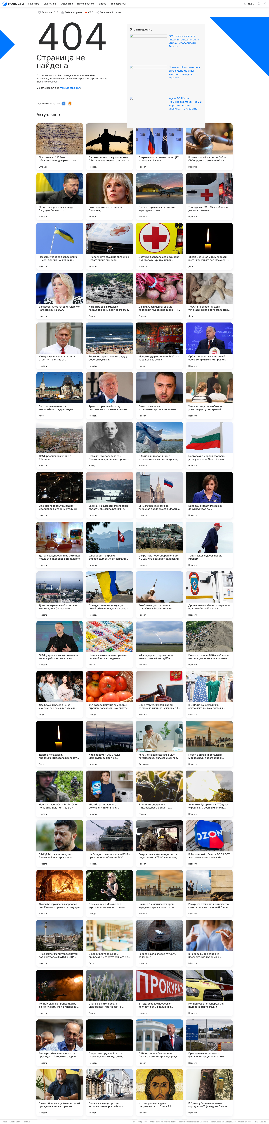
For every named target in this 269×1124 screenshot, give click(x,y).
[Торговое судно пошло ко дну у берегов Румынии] (109, 345)
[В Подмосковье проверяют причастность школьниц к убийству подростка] (159, 993)
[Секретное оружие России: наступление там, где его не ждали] (109, 1042)
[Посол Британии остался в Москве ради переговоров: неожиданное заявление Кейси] (209, 744)
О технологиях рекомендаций (163, 1122)
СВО (90, 12)
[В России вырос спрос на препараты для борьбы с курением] (209, 943)
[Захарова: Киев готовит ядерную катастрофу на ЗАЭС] (59, 296)
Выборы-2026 (50, 12)
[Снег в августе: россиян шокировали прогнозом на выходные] (109, 993)
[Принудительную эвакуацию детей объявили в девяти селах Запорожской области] (109, 594)
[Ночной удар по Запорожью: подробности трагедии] (209, 993)
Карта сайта (260, 1122)
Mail (5, 1122)
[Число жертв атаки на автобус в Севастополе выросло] (109, 246)
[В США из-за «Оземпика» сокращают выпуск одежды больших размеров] (209, 694)
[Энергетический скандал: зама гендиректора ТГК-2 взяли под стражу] (159, 843)
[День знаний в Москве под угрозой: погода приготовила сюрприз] (109, 893)
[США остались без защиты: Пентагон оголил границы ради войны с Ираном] (159, 1042)
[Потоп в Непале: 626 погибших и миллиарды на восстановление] (209, 644)
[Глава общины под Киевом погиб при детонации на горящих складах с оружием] (59, 1092)
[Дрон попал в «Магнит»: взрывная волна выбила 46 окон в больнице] (209, 594)
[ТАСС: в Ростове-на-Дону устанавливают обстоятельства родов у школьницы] (209, 296)
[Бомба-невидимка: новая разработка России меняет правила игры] (159, 594)
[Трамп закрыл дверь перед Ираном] (209, 545)
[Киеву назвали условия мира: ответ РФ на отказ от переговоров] (59, 345)
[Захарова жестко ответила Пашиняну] (109, 196)
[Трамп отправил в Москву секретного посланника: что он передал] (109, 395)
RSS (134, 1122)
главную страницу (70, 87)
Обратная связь (245, 1122)
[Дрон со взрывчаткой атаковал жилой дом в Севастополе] (59, 594)
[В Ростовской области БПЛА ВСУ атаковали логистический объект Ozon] (209, 843)
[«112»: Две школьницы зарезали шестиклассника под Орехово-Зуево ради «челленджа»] (209, 246)
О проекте (142, 1122)
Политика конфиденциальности (193, 1122)
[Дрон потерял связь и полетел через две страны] (159, 196)
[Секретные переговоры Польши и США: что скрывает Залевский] (159, 545)
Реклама (26, 1122)
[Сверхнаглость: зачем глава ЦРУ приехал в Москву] (159, 146)
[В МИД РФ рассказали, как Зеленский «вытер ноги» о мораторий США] (59, 843)
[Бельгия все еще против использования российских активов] (109, 1092)
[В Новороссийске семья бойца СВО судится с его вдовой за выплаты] (209, 146)
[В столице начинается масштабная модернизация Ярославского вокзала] (59, 395)
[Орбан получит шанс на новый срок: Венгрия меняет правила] (209, 345)
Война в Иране (73, 12)
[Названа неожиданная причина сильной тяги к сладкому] (109, 644)
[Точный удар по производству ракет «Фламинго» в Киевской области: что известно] (59, 993)
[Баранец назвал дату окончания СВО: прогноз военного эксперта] (109, 146)
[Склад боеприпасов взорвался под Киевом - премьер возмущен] (59, 893)
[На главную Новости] (15, 3)
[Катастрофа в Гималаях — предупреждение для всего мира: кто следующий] (109, 296)
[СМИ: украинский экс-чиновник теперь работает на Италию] (59, 644)
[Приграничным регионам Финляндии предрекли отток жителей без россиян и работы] (209, 1042)
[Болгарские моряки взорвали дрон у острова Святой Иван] (209, 445)
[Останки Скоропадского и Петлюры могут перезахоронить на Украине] (109, 445)
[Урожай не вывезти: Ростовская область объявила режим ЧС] (109, 495)
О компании (14, 1122)
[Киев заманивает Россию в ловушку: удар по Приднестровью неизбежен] (209, 495)
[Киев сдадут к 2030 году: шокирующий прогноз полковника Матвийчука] (109, 744)
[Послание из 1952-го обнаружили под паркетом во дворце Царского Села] (59, 146)
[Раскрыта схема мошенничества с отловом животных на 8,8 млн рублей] (209, 893)
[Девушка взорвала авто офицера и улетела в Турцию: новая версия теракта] (159, 246)
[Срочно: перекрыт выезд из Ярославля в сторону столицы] (59, 495)
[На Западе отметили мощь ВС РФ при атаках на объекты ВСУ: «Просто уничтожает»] (109, 843)
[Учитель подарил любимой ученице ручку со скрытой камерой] (209, 395)
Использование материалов (223, 1122)
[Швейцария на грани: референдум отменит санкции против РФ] (109, 545)
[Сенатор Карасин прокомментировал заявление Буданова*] (159, 395)
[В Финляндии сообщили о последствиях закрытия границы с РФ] (159, 445)
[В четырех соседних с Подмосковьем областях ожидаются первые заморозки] (159, 794)
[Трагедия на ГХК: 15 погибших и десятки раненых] (209, 196)
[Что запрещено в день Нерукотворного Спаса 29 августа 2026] (159, 1092)
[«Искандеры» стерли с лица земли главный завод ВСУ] (159, 644)
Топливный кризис (111, 12)
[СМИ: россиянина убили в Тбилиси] (59, 445)
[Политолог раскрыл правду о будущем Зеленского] (59, 196)
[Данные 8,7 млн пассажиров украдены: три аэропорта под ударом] (159, 893)
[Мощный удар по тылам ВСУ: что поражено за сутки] (159, 345)
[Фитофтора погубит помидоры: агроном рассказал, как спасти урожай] (109, 694)
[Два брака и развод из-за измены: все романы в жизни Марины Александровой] (59, 694)
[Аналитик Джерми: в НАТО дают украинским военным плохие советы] (209, 794)
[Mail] (4, 3)
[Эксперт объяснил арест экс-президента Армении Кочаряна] (59, 1042)
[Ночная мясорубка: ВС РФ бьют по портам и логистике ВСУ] (59, 794)
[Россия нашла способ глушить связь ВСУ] (159, 943)
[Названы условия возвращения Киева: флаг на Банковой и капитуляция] (59, 246)
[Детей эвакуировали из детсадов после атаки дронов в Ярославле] (59, 545)
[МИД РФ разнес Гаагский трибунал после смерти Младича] (159, 495)
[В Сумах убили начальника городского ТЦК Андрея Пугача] (209, 1092)
